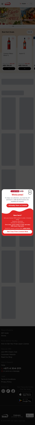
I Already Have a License (17, 205)
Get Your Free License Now (17, 231)
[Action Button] (30, 192)
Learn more (26, 228)
